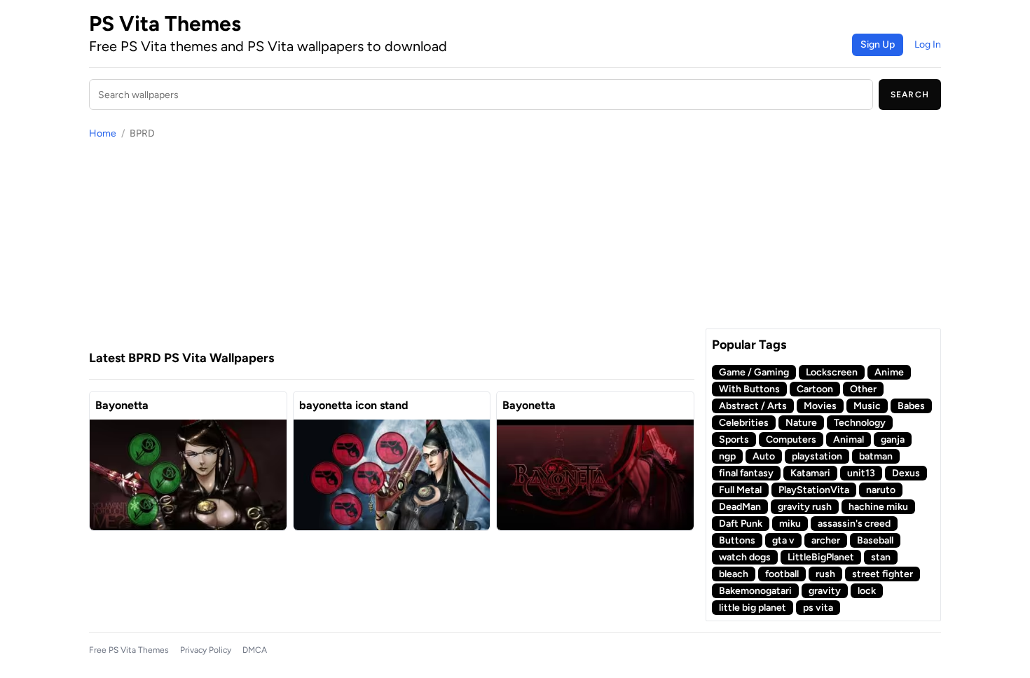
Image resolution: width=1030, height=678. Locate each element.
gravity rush (805, 507)
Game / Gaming (754, 372)
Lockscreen (832, 372)
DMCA (254, 650)
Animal (848, 439)
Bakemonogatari (755, 591)
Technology (860, 423)
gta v (783, 540)
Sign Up (877, 44)
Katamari (810, 473)
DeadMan (740, 507)
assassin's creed (854, 524)
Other (863, 389)
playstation (817, 456)
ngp (727, 456)
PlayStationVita (813, 490)
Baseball (875, 540)
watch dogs (745, 557)
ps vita (818, 608)
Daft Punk (740, 524)
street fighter (882, 574)
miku (790, 524)
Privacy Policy (205, 650)
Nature (801, 423)
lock (867, 591)
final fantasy (746, 473)
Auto (764, 456)
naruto (880, 490)
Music (867, 406)
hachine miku (878, 507)
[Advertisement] (391, 244)
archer (825, 540)
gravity (825, 591)
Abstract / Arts (753, 406)
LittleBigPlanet (821, 557)
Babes (911, 406)
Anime (889, 372)
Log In (927, 44)
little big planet (752, 608)
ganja (893, 439)
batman (876, 456)
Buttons (737, 540)
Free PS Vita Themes (129, 650)
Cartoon (815, 389)
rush (825, 574)
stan (881, 557)
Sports (734, 439)
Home (102, 133)
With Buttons (749, 389)
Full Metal (740, 490)
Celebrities (744, 423)
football (782, 574)
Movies (820, 406)
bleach (733, 574)
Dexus (906, 473)
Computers (791, 439)
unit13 (861, 473)
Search (910, 94)
